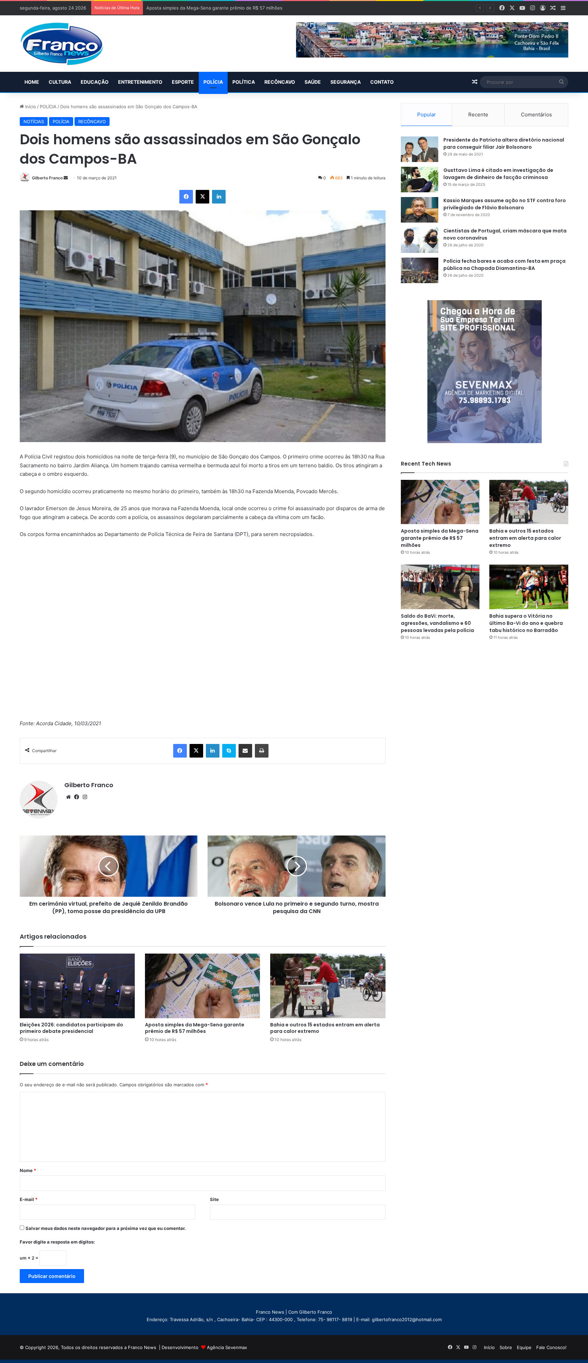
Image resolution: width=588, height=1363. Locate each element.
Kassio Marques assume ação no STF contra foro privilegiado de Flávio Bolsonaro (504, 204)
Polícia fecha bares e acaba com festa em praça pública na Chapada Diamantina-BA (504, 265)
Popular (426, 114)
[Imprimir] (261, 751)
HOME (31, 82)
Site (214, 1199)
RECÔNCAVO (279, 82)
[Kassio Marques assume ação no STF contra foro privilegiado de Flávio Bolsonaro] (419, 210)
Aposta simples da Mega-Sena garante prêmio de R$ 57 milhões (194, 1028)
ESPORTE (183, 82)
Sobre (506, 1347)
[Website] (68, 797)
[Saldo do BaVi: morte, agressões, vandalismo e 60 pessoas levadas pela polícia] (440, 587)
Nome (28, 1170)
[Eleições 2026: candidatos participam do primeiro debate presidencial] (77, 986)
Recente (478, 114)
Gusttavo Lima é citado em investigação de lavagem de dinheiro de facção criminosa (498, 174)
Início (30, 106)
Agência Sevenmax (227, 1347)
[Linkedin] (219, 197)
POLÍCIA (213, 82)
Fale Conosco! (551, 1347)
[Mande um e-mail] (66, 177)
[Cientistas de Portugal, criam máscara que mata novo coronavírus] (419, 240)
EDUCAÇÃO (95, 82)
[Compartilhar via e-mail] (245, 751)
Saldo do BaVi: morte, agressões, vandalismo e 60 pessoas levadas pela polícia (437, 623)
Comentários (536, 114)
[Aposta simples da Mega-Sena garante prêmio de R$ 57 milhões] (202, 986)
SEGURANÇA (345, 82)
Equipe (524, 1347)
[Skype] (229, 751)
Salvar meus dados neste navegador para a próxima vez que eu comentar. (106, 1228)
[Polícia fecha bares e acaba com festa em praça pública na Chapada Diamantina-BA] (419, 270)
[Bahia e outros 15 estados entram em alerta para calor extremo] (327, 986)
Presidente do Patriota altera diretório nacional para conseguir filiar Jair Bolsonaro (503, 143)
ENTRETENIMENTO (140, 82)
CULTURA (60, 82)
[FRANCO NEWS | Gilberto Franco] (68, 43)
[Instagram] (85, 797)
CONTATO (382, 82)
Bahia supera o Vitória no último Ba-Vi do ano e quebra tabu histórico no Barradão (526, 623)
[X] (202, 197)
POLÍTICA (243, 82)
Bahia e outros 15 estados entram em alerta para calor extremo (213, 8)
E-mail (28, 1199)
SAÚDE (313, 82)
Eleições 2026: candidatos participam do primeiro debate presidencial (71, 1028)
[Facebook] (186, 197)
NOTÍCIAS (33, 121)
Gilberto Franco (47, 177)
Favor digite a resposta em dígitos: (57, 1242)
